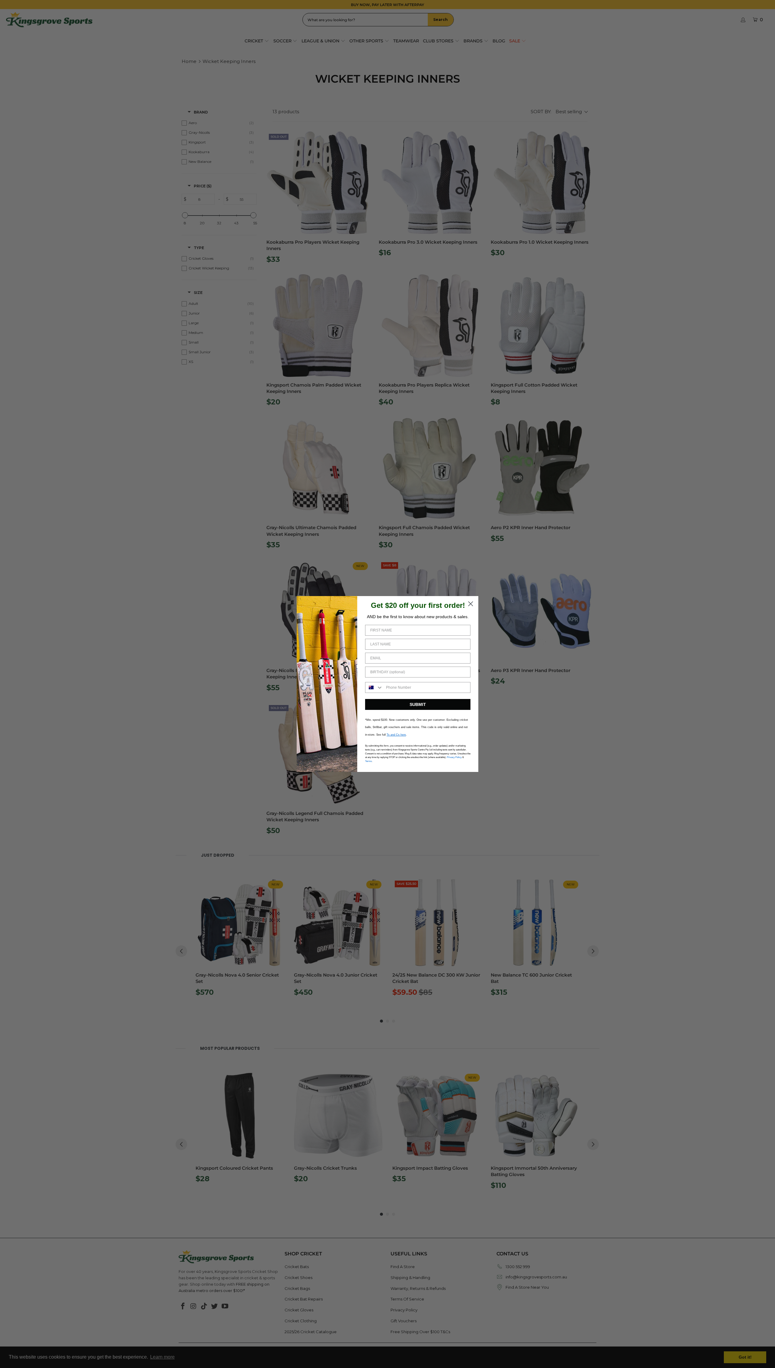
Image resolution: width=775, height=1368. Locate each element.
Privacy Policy (454, 757)
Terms (368, 761)
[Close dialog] (470, 603)
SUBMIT (418, 704)
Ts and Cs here (396, 734)
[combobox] (374, 687)
